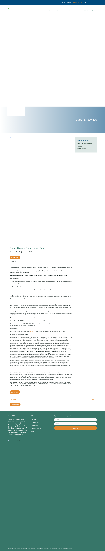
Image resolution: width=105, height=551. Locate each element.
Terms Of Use (47, 548)
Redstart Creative (68, 548)
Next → (93, 399)
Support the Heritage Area (84, 143)
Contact (86, 2)
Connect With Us (83, 11)
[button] (55, 11)
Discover (51, 11)
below (31, 331)
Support (69, 2)
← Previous (13, 399)
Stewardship (72, 11)
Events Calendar (77, 2)
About (93, 11)
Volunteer (79, 146)
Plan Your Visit (61, 11)
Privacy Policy (39, 548)
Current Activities (81, 148)
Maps (63, 2)
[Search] (103, 2)
